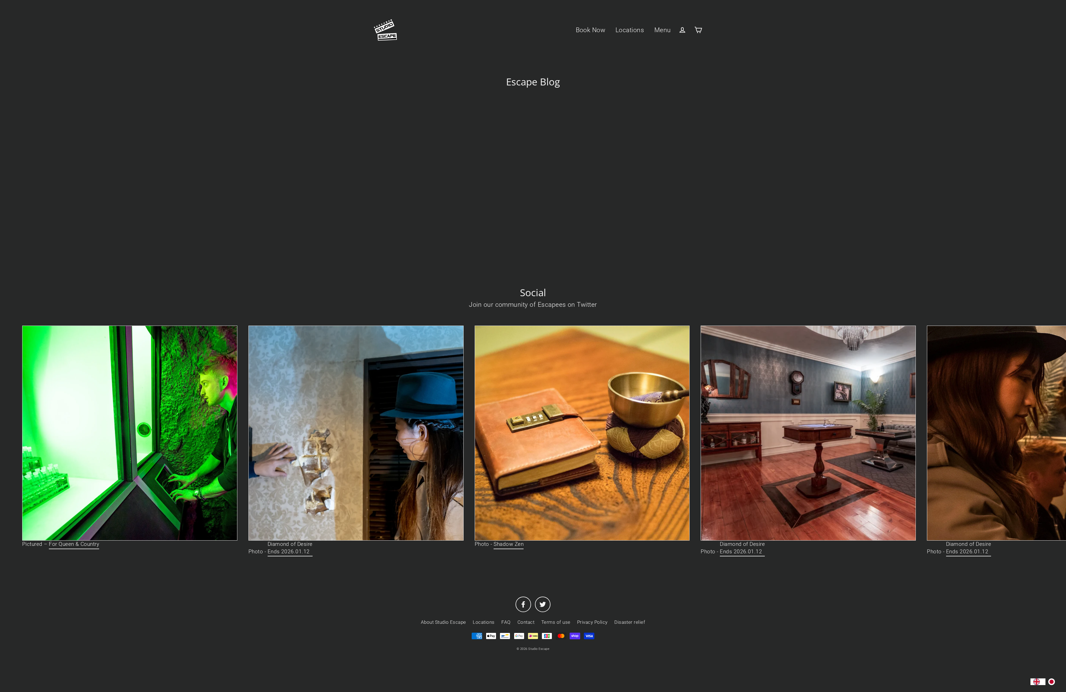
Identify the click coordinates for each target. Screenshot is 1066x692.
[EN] (1037, 681)
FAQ (506, 622)
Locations (629, 30)
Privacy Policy (592, 622)
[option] (1052, 681)
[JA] (1052, 681)
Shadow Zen (509, 544)
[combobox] (1037, 681)
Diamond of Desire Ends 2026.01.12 (290, 548)
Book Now (590, 30)
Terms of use (555, 622)
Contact (525, 622)
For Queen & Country (74, 544)
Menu (662, 30)
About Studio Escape (443, 622)
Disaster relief (629, 622)
